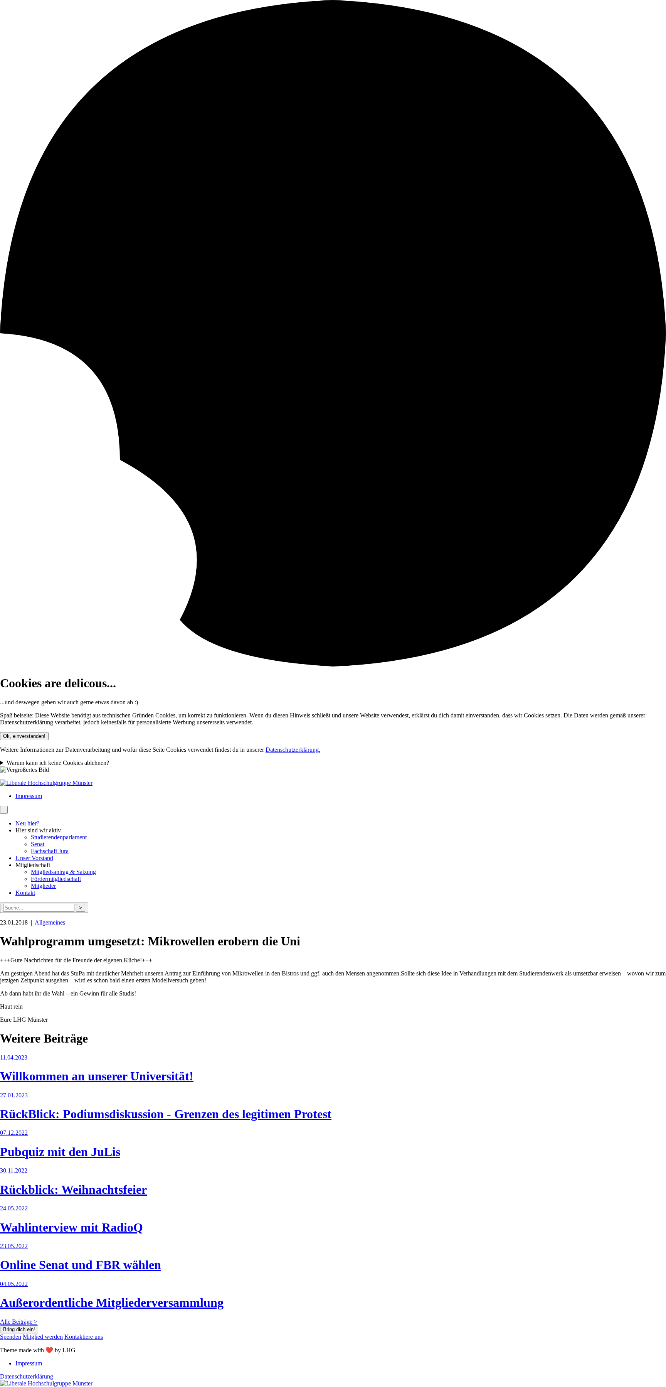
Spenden (10, 1336)
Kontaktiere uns (83, 1336)
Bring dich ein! (19, 1329)
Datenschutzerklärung (26, 1376)
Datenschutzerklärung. (293, 749)
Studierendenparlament (59, 837)
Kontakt (25, 892)
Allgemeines (50, 922)
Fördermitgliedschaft (56, 879)
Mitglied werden (43, 1336)
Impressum (28, 796)
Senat (37, 844)
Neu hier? (27, 823)
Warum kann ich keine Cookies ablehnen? (58, 762)
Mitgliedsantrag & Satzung (63, 872)
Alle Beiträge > (18, 1321)
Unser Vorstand (34, 858)
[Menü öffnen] (4, 810)
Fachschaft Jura (50, 851)
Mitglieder (43, 885)
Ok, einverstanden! (24, 736)
